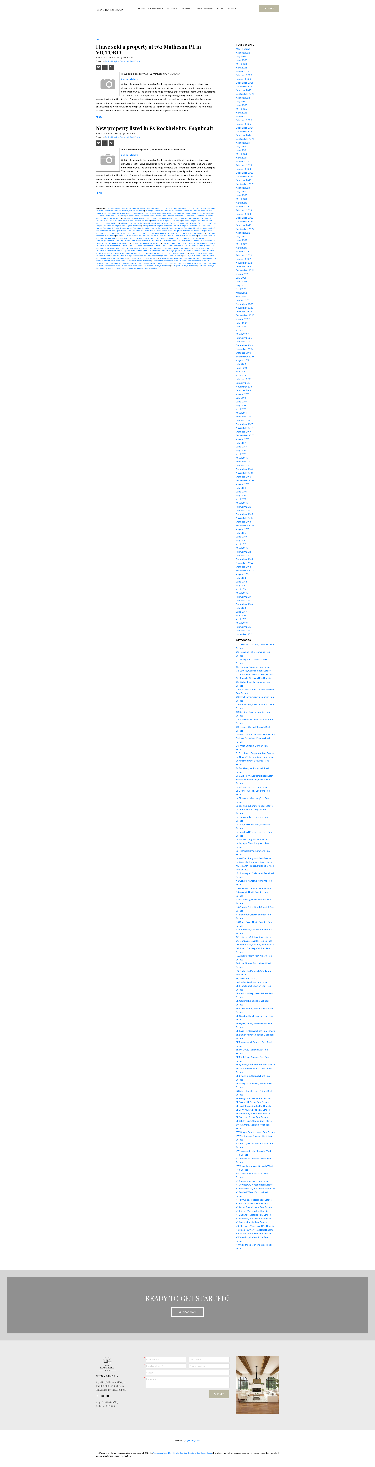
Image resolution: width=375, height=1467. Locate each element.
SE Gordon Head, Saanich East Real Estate (177, 243)
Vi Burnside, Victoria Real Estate (114, 261)
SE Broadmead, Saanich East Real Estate (175, 241)
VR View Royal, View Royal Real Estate (119, 268)
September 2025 (245, 93)
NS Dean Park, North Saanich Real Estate (190, 233)
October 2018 (243, 390)
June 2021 (241, 281)
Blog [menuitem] (220, 8)
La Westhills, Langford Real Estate (179, 228)
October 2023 (243, 180)
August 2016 (242, 484)
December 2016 (244, 469)
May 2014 (241, 585)
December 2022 (244, 217)
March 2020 (242, 334)
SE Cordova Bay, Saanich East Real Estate (146, 243)
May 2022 (241, 244)
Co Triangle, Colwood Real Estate (157, 211)
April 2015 (241, 544)
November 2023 (244, 176)
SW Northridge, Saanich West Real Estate (167, 256)
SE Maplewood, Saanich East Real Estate (181, 246)
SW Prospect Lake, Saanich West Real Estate (112, 258)
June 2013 (241, 611)
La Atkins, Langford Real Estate (194, 221)
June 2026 (241, 60)
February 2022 (244, 255)
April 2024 (241, 157)
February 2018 (243, 416)
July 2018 (241, 397)
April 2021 (241, 289)
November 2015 (244, 517)
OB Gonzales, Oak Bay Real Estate (184, 236)
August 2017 (242, 439)
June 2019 (241, 367)
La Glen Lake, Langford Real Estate (162, 223)
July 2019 (241, 364)
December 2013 (244, 604)
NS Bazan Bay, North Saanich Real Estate (127, 233)
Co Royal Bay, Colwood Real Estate (132, 211)
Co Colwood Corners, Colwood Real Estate (122, 208)
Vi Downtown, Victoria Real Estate (139, 261)
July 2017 (241, 443)
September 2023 (245, 184)
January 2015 (243, 555)
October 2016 (243, 476)
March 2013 (242, 623)
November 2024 (244, 131)
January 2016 (243, 510)
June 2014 (241, 581)
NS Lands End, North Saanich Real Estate (131, 236)
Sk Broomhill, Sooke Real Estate (203, 251)
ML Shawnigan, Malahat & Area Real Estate (124, 231)
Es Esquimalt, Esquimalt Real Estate (136, 218)
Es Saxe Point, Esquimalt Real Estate (136, 221)
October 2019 (243, 352)
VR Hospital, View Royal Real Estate (184, 266)
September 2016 (245, 480)
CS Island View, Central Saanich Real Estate (165, 213)
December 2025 (244, 82)
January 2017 (243, 465)
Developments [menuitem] (204, 8)
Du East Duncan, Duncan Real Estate (169, 216)
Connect (269, 8)
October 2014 (243, 566)
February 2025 (244, 120)
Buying (171, 8)
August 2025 (243, 97)
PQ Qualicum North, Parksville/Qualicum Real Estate (140, 241)
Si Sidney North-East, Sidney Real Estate (120, 251)
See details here (129, 78)
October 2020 (244, 311)
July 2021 (241, 277)
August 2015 (242, 529)
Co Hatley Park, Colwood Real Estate (179, 208)
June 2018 (241, 401)
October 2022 (243, 225)
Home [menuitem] (141, 8)
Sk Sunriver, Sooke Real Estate (177, 253)
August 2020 (243, 319)
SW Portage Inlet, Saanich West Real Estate (198, 256)
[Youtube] (108, 1396)
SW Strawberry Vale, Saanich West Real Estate (175, 258)
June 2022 (241, 240)
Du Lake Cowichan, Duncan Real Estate (198, 216)
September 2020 (245, 315)
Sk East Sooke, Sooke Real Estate (107, 253)
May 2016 (241, 495)
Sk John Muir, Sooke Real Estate (131, 253)
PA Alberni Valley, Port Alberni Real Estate (150, 238)
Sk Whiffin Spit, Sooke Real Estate (201, 253)
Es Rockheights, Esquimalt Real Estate (122, 61)
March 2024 (242, 161)
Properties (154, 8)
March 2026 (242, 71)
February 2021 (243, 296)
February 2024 (244, 165)
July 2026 (241, 56)
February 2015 (243, 551)
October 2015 (243, 521)
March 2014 (242, 593)
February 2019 (243, 379)
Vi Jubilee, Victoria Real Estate (180, 263)
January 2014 (243, 600)
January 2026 (243, 78)
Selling (185, 8)
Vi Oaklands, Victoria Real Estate (204, 263)
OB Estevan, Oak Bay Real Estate (160, 236)
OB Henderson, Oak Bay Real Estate (255, 944)
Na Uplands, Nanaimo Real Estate (186, 231)
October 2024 (244, 135)
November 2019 (244, 349)
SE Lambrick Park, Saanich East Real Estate (150, 246)
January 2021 (243, 300)
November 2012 (244, 634)
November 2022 (244, 221)
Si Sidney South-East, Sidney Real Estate (151, 251)
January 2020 (243, 341)
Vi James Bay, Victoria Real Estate (155, 263)
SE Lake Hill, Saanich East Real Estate (119, 246)
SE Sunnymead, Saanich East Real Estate (177, 248)
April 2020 (241, 330)
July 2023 (241, 191)
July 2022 (241, 236)
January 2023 (243, 214)
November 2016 (244, 472)
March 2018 (242, 412)
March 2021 (242, 292)
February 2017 (243, 461)
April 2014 (241, 589)
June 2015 (241, 536)
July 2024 (241, 146)
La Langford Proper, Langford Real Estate (157, 226)
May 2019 (241, 371)
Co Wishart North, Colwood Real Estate (183, 211)
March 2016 (242, 502)
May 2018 (241, 405)
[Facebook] (98, 1396)
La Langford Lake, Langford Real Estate (126, 226)
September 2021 (245, 270)
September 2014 (245, 570)
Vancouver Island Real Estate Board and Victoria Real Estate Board (182, 1453)
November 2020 (244, 307)
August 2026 (243, 52)
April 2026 (241, 67)
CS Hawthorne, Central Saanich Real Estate (133, 213)
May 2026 (241, 64)
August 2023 (243, 187)
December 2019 (244, 345)
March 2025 (242, 116)
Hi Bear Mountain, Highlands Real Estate (166, 221)
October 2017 (243, 431)
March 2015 (242, 548)
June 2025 (241, 105)
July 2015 (241, 533)
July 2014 (241, 578)
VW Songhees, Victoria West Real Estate (148, 268)
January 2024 (243, 169)
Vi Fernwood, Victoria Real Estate (254, 1199)
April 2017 (241, 454)
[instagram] (103, 1396)
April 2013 (241, 619)
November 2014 (244, 563)
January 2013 (243, 630)
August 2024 (243, 142)
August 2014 (243, 574)
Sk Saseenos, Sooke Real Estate (155, 253)
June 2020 (242, 326)
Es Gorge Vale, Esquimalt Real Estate (164, 218)
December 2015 (244, 514)
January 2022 (243, 259)
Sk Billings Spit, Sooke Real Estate (179, 251)
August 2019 (242, 360)
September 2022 (245, 229)
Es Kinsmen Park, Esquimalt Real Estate (194, 218)
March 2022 (242, 251)
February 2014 (244, 596)
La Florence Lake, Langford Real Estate (134, 223)
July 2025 (241, 101)
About (230, 8)
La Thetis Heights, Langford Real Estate (127, 228)
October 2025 (244, 90)
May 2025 (241, 109)
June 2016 (241, 491)
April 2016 (241, 499)
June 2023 (241, 195)
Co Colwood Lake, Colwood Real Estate (151, 208)
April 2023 (241, 202)
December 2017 (244, 424)
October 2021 (243, 266)
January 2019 (243, 382)
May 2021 (241, 285)
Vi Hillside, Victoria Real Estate (130, 263)
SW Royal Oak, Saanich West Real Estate (143, 258)
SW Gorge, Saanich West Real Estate (138, 256)
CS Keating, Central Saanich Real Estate (196, 213)
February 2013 (243, 626)
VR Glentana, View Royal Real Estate (157, 266)
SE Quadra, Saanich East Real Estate (147, 248)
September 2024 (245, 138)
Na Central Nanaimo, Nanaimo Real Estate (157, 231)
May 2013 (241, 615)
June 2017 (241, 446)
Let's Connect (187, 1311)
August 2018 (242, 394)
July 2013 (241, 608)
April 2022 (241, 247)
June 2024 (242, 150)
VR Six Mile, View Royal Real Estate (254, 1233)
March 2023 (242, 206)
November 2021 (244, 262)
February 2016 (243, 506)
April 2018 (241, 409)
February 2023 (244, 210)
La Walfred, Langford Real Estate (154, 228)
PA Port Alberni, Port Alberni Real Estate (180, 238)
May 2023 (241, 199)
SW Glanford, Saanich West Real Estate (110, 256)
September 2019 (245, 356)
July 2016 (241, 488)
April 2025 (241, 112)
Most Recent (243, 48)
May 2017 (241, 450)
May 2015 (241, 540)
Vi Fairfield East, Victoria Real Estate (165, 261)
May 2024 (241, 154)
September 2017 (245, 435)
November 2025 (244, 86)
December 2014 (244, 559)
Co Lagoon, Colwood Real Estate (204, 208)
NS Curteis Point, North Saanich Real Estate (159, 233)
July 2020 (241, 322)
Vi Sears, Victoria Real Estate (132, 266)
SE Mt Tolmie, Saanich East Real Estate (119, 248)
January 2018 (243, 420)
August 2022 (243, 232)
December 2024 (245, 127)
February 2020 (244, 337)
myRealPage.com (193, 1440)
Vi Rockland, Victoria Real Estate (109, 266)
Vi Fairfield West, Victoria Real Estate (193, 261)
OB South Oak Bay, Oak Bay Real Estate (119, 238)
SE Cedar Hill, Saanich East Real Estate (116, 243)
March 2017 (242, 457)
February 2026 (244, 75)
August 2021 (242, 274)
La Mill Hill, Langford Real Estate (185, 226)
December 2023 (244, 172)
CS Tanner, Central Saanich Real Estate (140, 216)
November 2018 (244, 386)
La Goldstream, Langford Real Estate (189, 223)
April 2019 (241, 375)
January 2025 (243, 123)
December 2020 (245, 304)
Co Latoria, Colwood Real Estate (107, 211)
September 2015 (245, 525)
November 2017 (244, 427)
